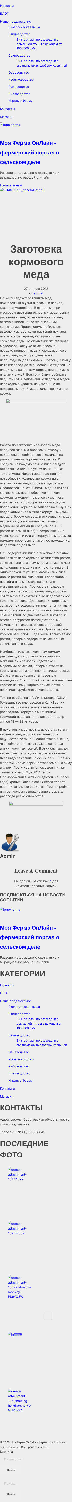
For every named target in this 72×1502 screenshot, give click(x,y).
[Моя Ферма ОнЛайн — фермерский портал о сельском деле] (36, 129)
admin (38, 293)
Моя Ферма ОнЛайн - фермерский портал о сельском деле (29, 152)
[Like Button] (48, 1316)
